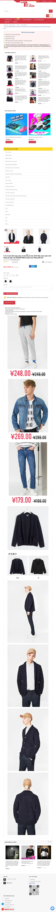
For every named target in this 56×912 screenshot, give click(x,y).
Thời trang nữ (8, 152)
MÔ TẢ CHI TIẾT (9, 302)
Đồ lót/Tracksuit (8, 158)
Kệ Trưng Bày (8, 902)
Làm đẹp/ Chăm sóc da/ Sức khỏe (12, 167)
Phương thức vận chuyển (36, 881)
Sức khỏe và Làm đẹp (9, 192)
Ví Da (6, 208)
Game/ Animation (9, 183)
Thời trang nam (12, 25)
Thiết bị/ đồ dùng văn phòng (11, 189)
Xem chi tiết (9, 142)
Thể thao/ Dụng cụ (9, 170)
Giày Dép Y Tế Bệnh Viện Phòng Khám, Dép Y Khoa (16, 195)
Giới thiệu (32, 879)
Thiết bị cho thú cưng (9, 186)
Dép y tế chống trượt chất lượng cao (14, 137)
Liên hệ (15, 22)
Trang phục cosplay (9, 202)
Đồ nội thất (7, 177)
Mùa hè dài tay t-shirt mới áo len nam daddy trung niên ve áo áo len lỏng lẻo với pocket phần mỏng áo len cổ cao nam (21, 74)
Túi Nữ (6, 211)
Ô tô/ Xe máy (8, 180)
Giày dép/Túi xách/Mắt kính (11, 164)
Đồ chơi (6, 224)
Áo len (18, 25)
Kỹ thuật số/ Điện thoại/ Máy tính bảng (13, 174)
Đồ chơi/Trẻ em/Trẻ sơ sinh (11, 161)
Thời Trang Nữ (27, 19)
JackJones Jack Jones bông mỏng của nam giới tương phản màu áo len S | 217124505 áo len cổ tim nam (44, 91)
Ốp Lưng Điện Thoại (9, 205)
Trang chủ (9, 19)
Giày (6, 217)
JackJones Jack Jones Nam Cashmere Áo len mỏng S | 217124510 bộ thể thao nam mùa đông (43, 57)
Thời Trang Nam (39, 19)
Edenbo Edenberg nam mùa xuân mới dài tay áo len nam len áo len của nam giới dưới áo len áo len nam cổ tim (21, 67)
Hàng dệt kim (23, 25)
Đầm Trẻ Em (7, 214)
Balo (6, 220)
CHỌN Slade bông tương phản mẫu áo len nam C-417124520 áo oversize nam (20, 90)
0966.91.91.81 (9, 882)
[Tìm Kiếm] (51, 11)
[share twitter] (33, 266)
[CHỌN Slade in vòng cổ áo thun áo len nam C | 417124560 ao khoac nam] (28, 852)
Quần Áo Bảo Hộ (8, 900)
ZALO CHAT (32, 883)
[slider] (5, 261)
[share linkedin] (35, 266)
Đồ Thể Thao (7, 906)
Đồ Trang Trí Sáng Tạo (10, 199)
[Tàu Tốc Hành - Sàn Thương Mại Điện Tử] (28, 4)
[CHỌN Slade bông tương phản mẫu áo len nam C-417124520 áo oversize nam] (10, 92)
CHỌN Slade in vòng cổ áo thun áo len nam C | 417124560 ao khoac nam (27, 862)
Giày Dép (17, 19)
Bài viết (8, 22)
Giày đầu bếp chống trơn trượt (35, 137)
